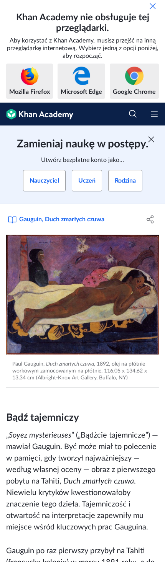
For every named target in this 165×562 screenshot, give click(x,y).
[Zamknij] (153, 6)
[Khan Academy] (36, 114)
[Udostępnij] (150, 219)
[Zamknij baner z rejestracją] (151, 139)
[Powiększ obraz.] (82, 295)
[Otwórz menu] (154, 114)
